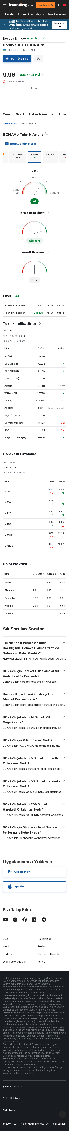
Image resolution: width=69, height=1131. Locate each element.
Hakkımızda (45, 938)
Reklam (42, 946)
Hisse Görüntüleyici (31, 14)
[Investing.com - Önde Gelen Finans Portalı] (21, 5)
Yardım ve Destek (48, 954)
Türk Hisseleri (56, 14)
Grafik (20, 114)
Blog (5, 938)
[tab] (17, 157)
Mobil (6, 946)
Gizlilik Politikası (11, 1098)
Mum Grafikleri (29, 123)
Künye (41, 961)
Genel (7, 114)
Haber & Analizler (42, 114)
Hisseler (9, 14)
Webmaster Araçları (14, 961)
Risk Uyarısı (9, 1110)
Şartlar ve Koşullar (12, 1086)
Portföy (7, 954)
